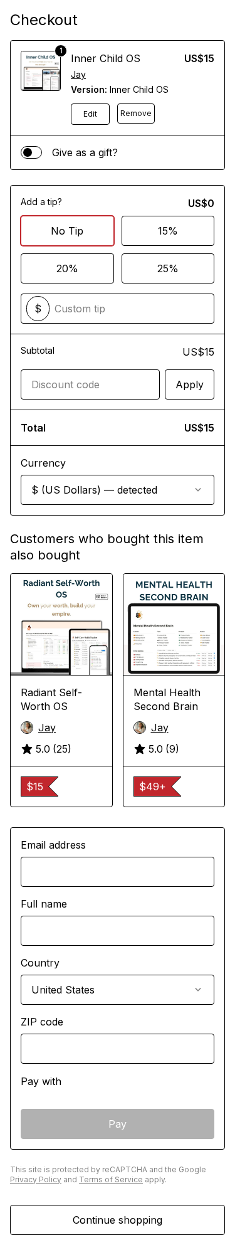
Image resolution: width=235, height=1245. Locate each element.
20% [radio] (67, 268)
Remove (136, 113)
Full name (44, 904)
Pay (117, 1124)
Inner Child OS (105, 58)
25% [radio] (168, 268)
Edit (90, 114)
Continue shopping (117, 1220)
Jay (78, 74)
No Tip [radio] (67, 231)
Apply (189, 384)
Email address (53, 845)
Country (40, 962)
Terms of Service (111, 1179)
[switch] (31, 152)
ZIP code (42, 1021)
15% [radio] (168, 231)
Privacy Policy (35, 1179)
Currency (43, 463)
